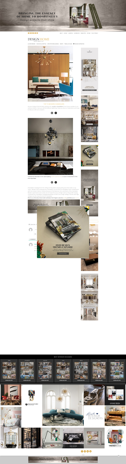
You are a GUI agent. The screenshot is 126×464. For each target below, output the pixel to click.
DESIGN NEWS (54, 453)
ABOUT (61, 33)
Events (61, 44)
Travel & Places (68, 44)
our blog (65, 197)
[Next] (56, 113)
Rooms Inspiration (79, 44)
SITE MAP (88, 33)
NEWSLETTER (83, 33)
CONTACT (65, 33)
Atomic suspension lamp (56, 176)
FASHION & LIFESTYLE (56, 454)
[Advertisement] (44, 336)
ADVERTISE (70, 33)
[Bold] (35, 234)
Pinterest (77, 197)
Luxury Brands (31, 44)
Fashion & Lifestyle (41, 44)
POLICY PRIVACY (95, 33)
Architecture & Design (53, 44)
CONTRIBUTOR (77, 33)
